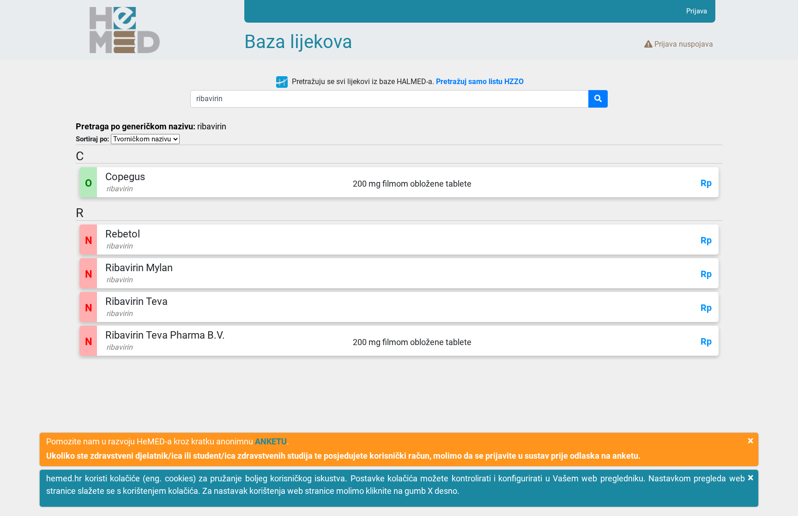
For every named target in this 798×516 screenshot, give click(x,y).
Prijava (696, 11)
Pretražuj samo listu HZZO (480, 81)
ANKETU (271, 441)
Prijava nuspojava (683, 44)
